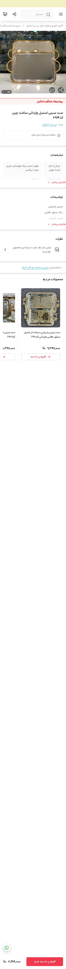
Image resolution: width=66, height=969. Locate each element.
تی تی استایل (49, 124)
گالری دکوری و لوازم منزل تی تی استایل (44, 25)
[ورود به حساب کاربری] (15, 14)
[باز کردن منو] (60, 14)
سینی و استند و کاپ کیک (35, 267)
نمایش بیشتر (59, 182)
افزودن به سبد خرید (45, 961)
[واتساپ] (6, 947)
